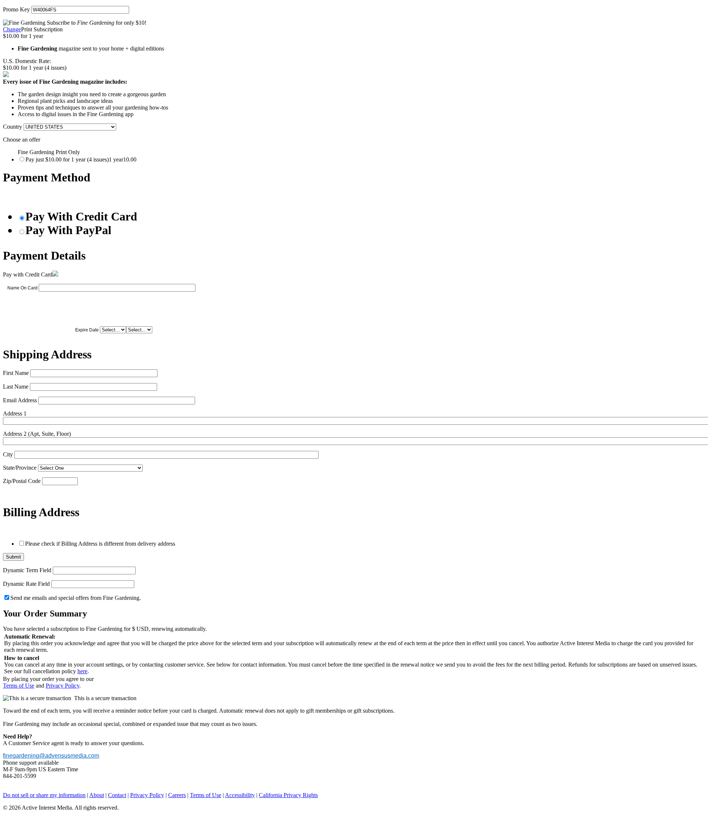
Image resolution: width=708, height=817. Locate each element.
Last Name (15, 386)
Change (12, 29)
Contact (117, 795)
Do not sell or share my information (44, 795)
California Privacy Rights (288, 795)
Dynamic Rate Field (26, 584)
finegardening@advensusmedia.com (51, 755)
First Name (16, 373)
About (96, 795)
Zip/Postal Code (22, 481)
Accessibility (240, 795)
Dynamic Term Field (27, 570)
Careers (177, 795)
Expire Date (87, 330)
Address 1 (15, 413)
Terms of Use (18, 685)
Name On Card (22, 288)
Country (12, 127)
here (82, 671)
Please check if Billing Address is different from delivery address (100, 543)
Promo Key (16, 9)
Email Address (20, 400)
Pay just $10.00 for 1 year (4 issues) (80, 159)
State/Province (20, 468)
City (8, 454)
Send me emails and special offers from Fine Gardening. (75, 598)
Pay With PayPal (68, 230)
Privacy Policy (62, 685)
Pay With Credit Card (81, 216)
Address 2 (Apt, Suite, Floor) (37, 434)
